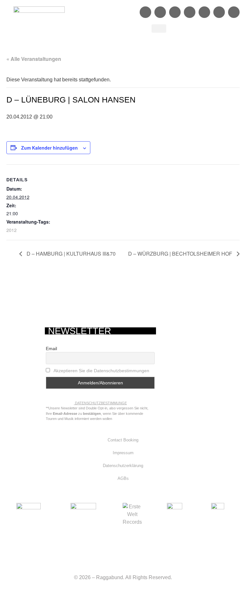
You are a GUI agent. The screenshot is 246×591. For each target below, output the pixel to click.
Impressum (123, 452)
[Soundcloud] (189, 12)
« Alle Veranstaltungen (33, 58)
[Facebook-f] (145, 12)
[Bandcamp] (219, 12)
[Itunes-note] (234, 12)
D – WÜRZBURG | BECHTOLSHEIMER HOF (181, 253)
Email (51, 348)
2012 (11, 230)
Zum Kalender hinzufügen (49, 147)
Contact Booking (123, 440)
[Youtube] (204, 12)
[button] (159, 28)
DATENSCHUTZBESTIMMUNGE (101, 403)
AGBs (123, 478)
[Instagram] (160, 12)
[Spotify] (175, 12)
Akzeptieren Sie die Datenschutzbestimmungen (101, 370)
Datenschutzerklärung (123, 465)
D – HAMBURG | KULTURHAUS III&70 (70, 253)
